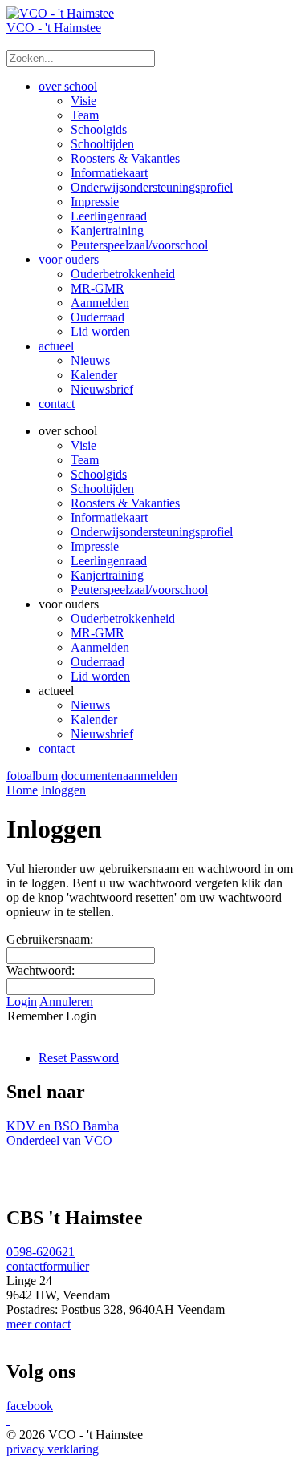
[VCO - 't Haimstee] (60, 13)
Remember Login (51, 1016)
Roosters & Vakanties (125, 503)
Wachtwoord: (40, 970)
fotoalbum (32, 775)
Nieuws (90, 705)
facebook (29, 1405)
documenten (92, 775)
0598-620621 (40, 1252)
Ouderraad (97, 662)
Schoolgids (99, 474)
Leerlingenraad (109, 561)
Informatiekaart (109, 517)
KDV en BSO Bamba (62, 1126)
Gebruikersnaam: (49, 939)
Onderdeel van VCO (59, 1140)
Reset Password (79, 1058)
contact (57, 748)
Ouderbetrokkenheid (123, 618)
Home (22, 790)
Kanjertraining (107, 575)
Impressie (95, 546)
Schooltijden (102, 488)
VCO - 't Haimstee (53, 27)
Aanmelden (100, 647)
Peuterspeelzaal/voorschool (139, 589)
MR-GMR (97, 633)
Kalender (94, 719)
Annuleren (66, 1001)
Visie (83, 445)
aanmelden (150, 775)
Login (21, 1001)
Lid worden (100, 676)
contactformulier (47, 1266)
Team (85, 460)
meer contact (38, 1324)
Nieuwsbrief (102, 734)
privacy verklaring (52, 1449)
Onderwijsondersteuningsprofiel (152, 532)
